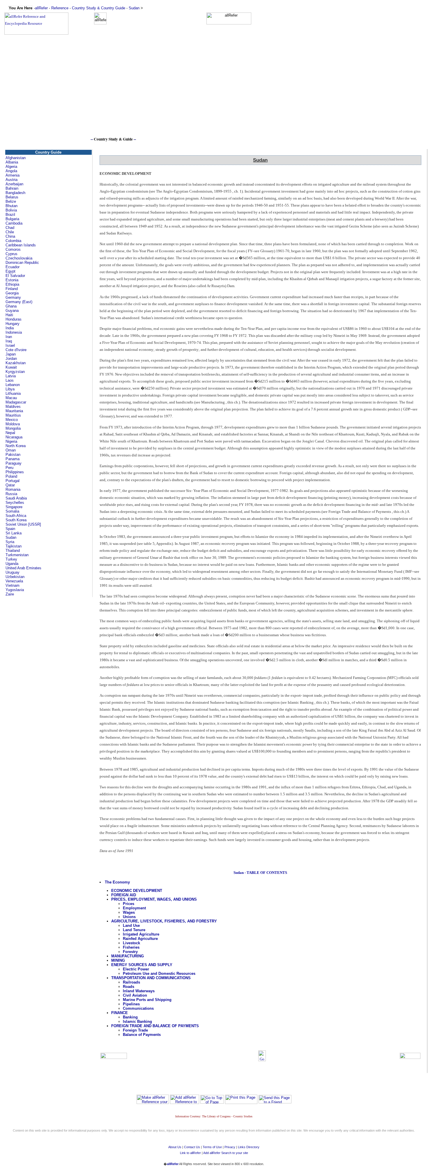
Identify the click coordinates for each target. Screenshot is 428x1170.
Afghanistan (16, 158)
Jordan (11, 358)
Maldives (13, 406)
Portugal (13, 481)
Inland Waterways (139, 991)
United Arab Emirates (23, 568)
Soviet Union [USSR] (23, 524)
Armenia (13, 175)
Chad (10, 227)
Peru (9, 467)
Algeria (11, 166)
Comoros (13, 249)
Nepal (10, 433)
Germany (13, 297)
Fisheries (131, 947)
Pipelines (131, 1004)
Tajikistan (14, 546)
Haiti (9, 315)
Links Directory (248, 1147)
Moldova (13, 424)
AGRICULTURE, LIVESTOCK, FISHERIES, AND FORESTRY (164, 921)
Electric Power (136, 969)
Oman (11, 450)
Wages (129, 912)
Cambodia (14, 223)
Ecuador (13, 267)
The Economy (117, 882)
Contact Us (192, 1147)
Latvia (11, 376)
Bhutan (11, 206)
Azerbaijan (14, 184)
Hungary (13, 323)
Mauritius (13, 415)
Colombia (13, 241)
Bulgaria (12, 219)
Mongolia (13, 428)
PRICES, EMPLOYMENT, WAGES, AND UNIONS (154, 899)
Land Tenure (134, 930)
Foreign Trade (135, 1030)
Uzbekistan (15, 577)
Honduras (14, 319)
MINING (118, 960)
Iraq (9, 341)
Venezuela (14, 581)
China (10, 236)
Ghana (11, 306)
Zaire (10, 594)
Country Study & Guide (113, 139)
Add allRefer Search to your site (225, 1153)
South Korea (16, 520)
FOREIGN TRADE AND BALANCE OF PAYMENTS (155, 1026)
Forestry (130, 951)
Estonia (12, 280)
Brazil (10, 214)
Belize (11, 201)
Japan (11, 354)
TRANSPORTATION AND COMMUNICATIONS (151, 978)
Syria (10, 542)
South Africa (16, 515)
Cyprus (11, 254)
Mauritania (14, 411)
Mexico (12, 419)
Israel (10, 345)
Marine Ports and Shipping (147, 999)
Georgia (12, 293)
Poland (11, 476)
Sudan (134, 8)
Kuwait (11, 367)
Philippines (15, 472)
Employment (134, 908)
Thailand (13, 550)
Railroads (131, 982)
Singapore (14, 507)
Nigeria (11, 441)
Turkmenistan (17, 555)
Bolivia (11, 210)
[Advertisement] (214, 95)
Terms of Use (212, 1147)
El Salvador (15, 275)
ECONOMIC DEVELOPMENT (136, 890)
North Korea (16, 446)
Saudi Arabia (16, 498)
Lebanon (13, 385)
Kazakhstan (16, 363)
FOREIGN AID (123, 895)
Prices (128, 903)
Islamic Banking (137, 1021)
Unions (129, 917)
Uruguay (13, 572)
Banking (130, 1017)
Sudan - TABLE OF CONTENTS (260, 872)
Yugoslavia (15, 590)
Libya (10, 389)
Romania (13, 489)
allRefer (41, 8)
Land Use (131, 925)
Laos (10, 380)
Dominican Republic (22, 262)
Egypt (10, 271)
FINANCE (119, 1013)
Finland (12, 289)
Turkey (11, 559)
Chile (10, 232)
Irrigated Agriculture (141, 934)
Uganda (12, 563)
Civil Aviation (135, 995)
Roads (128, 986)
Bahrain (12, 188)
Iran (9, 337)
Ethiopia (12, 284)
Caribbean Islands (21, 245)
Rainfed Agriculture (140, 938)
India (10, 328)
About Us (174, 1147)
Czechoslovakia (19, 258)
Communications (138, 1008)
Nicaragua (14, 437)
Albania (12, 162)
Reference (59, 8)
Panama (13, 459)
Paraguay (14, 463)
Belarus (12, 197)
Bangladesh (15, 193)
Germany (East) (19, 302)
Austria (11, 179)
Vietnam (13, 585)
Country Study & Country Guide (98, 8)
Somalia (12, 511)
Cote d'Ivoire (16, 350)
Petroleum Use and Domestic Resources (159, 973)
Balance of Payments (142, 1034)
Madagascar (16, 402)
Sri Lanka (14, 533)
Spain (10, 529)
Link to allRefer (190, 1153)
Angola (11, 171)
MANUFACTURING (127, 956)
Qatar (10, 485)
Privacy (229, 1147)
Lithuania (13, 393)
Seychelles (15, 502)
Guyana (12, 310)
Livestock (131, 943)
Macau (11, 398)
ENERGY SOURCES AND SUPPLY (141, 965)
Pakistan (13, 454)
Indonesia (14, 332)
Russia (11, 494)
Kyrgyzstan (15, 371)
